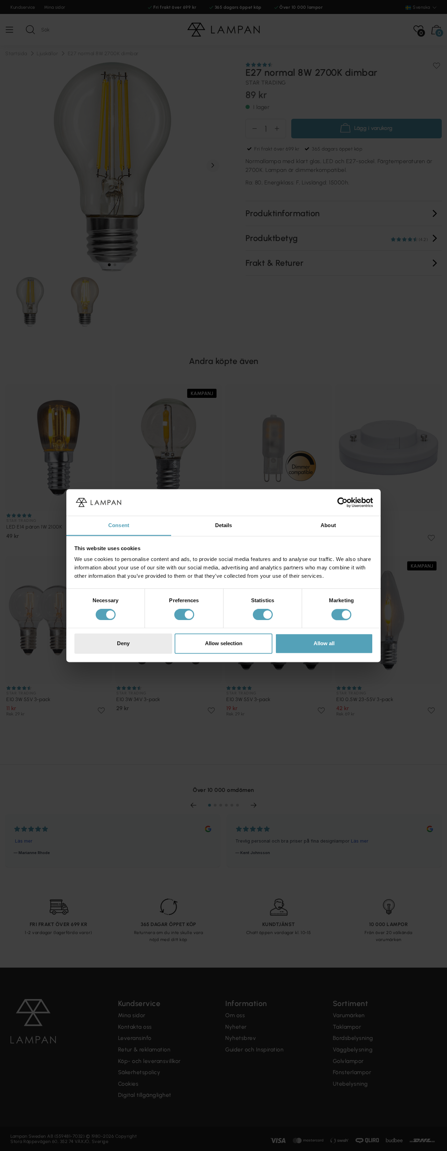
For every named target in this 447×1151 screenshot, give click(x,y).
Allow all (324, 644)
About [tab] (328, 526)
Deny (123, 644)
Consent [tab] (118, 526)
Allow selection (223, 644)
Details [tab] (223, 526)
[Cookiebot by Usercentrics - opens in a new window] (342, 502)
